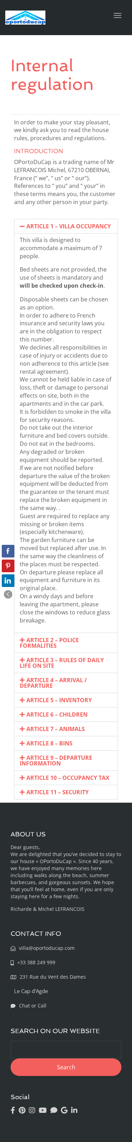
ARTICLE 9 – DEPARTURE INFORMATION (56, 760)
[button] (66, 226)
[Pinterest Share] (8, 566)
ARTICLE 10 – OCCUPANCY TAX (67, 778)
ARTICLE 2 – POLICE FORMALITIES (49, 643)
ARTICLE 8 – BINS (49, 743)
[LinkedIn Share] (8, 580)
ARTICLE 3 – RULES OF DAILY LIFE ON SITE (62, 663)
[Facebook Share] (8, 551)
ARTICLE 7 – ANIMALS (55, 729)
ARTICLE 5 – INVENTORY (59, 700)
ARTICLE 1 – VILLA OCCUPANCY (68, 226)
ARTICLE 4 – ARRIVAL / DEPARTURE (53, 683)
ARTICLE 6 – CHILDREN (57, 714)
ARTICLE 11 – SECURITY (57, 792)
